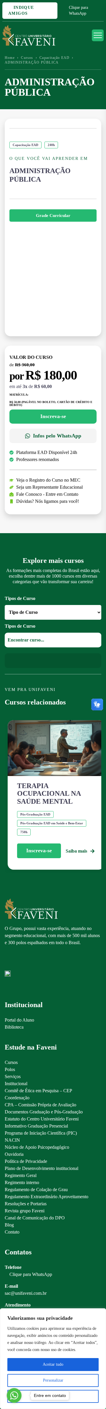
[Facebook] (18, 961)
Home (10, 58)
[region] (53, 1358)
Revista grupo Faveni (24, 1210)
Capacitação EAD (54, 58)
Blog (9, 1224)
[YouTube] (28, 961)
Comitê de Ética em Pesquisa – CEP (38, 1090)
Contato (12, 1231)
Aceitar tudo (53, 1364)
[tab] (53, 215)
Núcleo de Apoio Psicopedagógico (37, 1147)
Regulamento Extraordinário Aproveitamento (46, 1196)
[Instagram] (7, 961)
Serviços (13, 1076)
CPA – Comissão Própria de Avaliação (40, 1104)
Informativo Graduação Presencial (36, 1125)
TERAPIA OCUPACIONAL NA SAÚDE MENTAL (49, 793)
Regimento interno (22, 1182)
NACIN (12, 1140)
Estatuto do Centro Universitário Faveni (42, 1118)
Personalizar (53, 1380)
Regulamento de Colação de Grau (36, 1189)
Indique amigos (21, 10)
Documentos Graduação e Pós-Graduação (44, 1111)
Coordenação (17, 1097)
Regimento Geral (21, 1175)
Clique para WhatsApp (78, 10)
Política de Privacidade (26, 1161)
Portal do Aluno (19, 1019)
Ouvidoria (14, 1154)
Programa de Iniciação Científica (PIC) (41, 1133)
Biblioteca (14, 1027)
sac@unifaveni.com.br (26, 1293)
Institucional (16, 1083)
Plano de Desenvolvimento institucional (41, 1168)
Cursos (27, 58)
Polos (10, 1069)
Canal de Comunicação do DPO (35, 1217)
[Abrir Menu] (98, 35)
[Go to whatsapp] (14, 1395)
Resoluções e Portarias (26, 1203)
